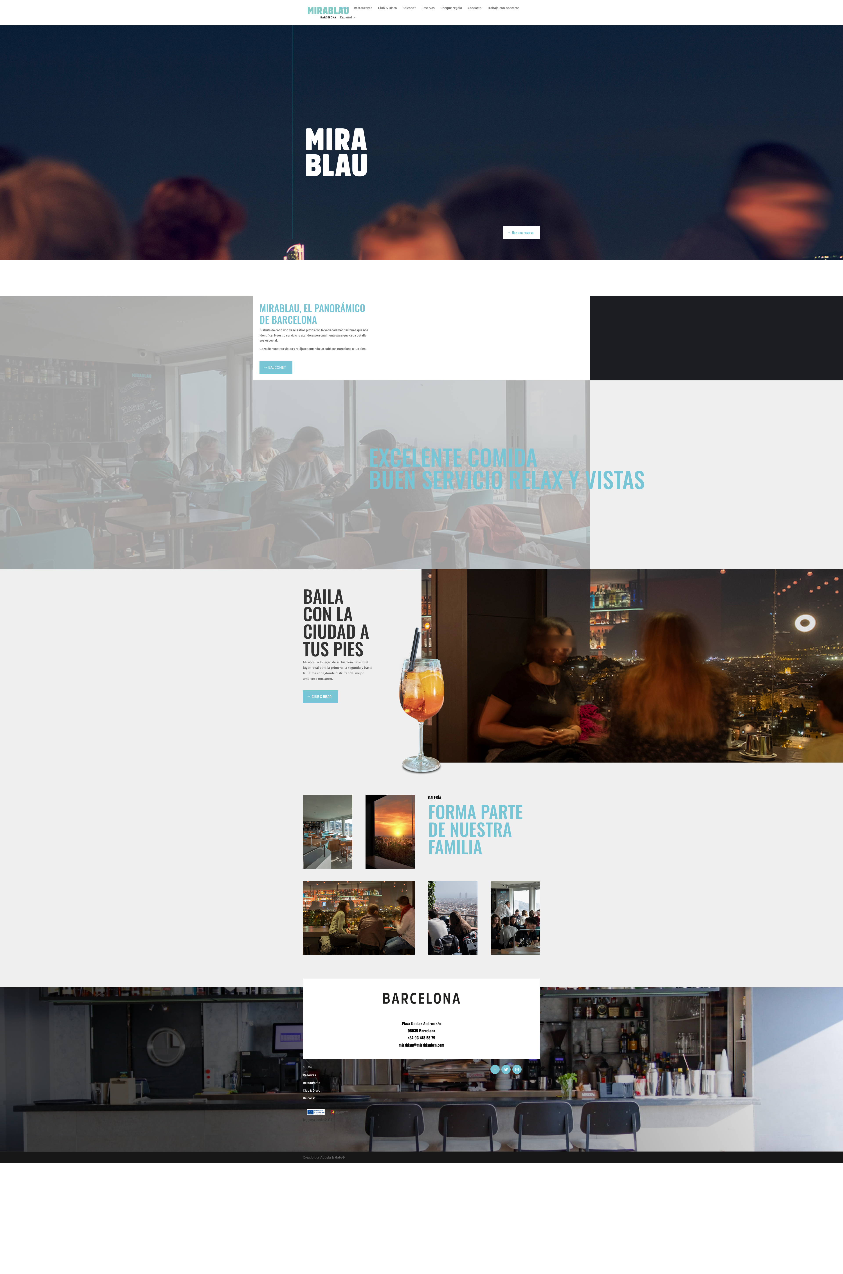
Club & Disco (387, 8)
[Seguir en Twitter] (506, 1069)
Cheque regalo (451, 8)
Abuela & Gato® (332, 1157)
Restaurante (363, 8)
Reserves (309, 1075)
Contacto (475, 8)
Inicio (344, 8)
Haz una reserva (522, 232)
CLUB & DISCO (321, 696)
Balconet (409, 8)
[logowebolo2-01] (327, 1114)
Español (346, 17)
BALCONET (277, 367)
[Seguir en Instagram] (517, 1069)
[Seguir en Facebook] (495, 1069)
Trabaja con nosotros (503, 8)
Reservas (428, 8)
